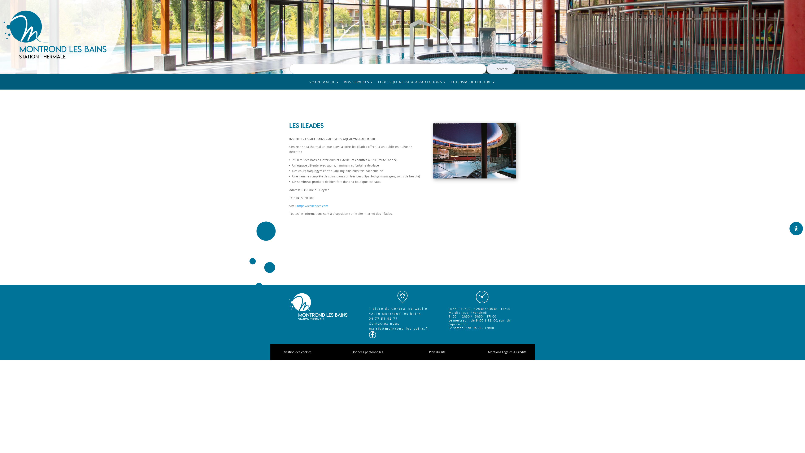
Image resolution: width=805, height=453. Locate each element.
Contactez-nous (384, 323)
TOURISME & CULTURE (471, 82)
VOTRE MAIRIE (322, 82)
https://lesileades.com (312, 206)
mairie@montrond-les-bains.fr (399, 329)
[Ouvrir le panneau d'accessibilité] (796, 228)
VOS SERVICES (356, 82)
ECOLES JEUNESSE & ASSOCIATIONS (410, 82)
